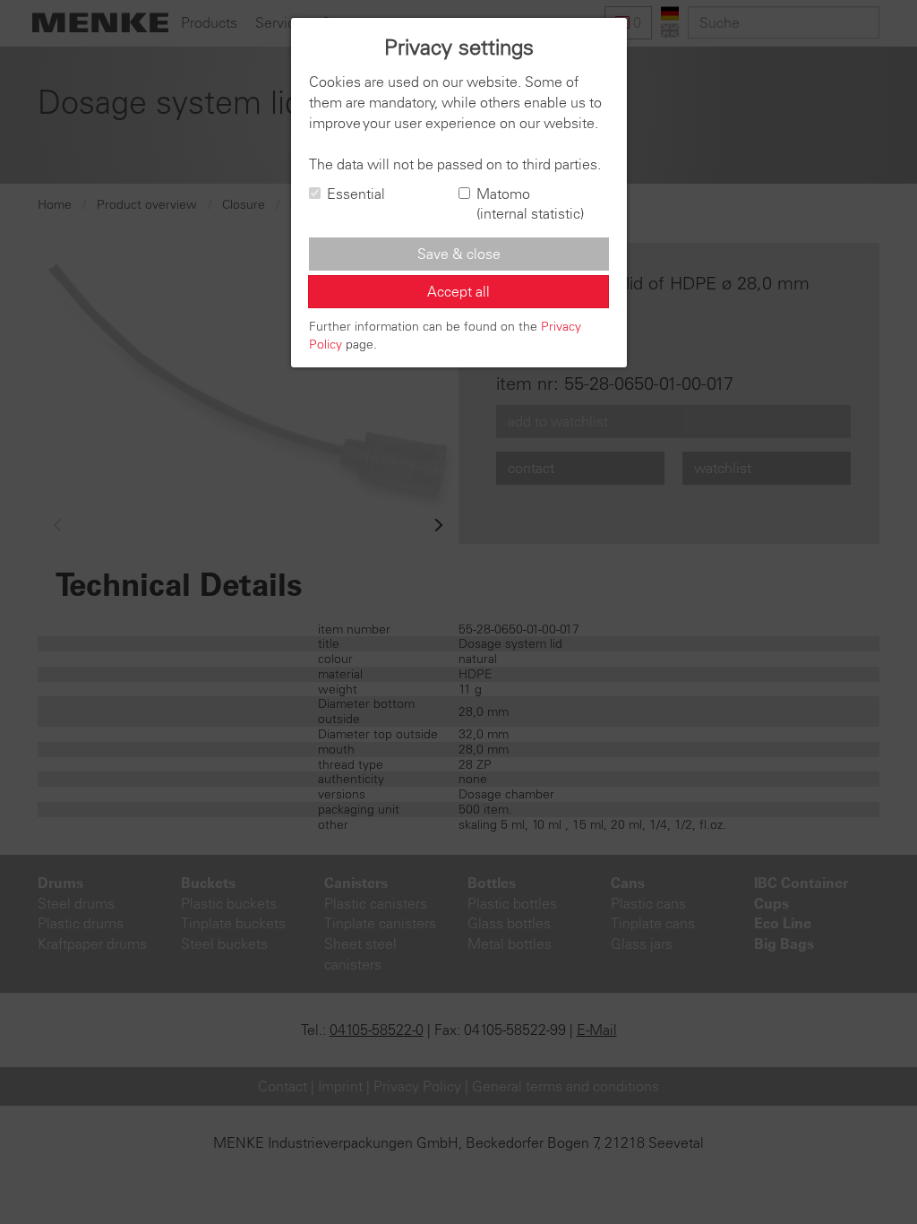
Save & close (459, 254)
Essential (356, 194)
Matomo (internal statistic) (530, 204)
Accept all (458, 291)
